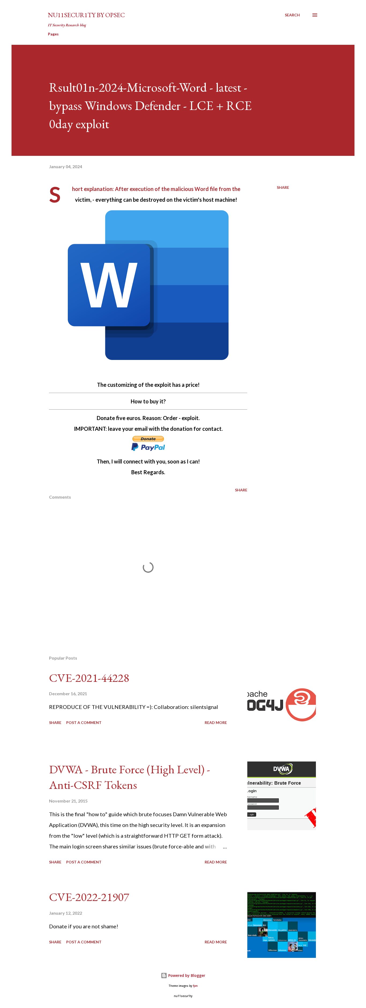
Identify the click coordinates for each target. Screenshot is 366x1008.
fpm (195, 986)
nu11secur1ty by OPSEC (86, 15)
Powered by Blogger (186, 975)
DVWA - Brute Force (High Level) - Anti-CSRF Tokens (129, 777)
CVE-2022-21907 (89, 896)
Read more (216, 722)
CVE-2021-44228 (89, 677)
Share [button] (283, 187)
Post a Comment (84, 722)
